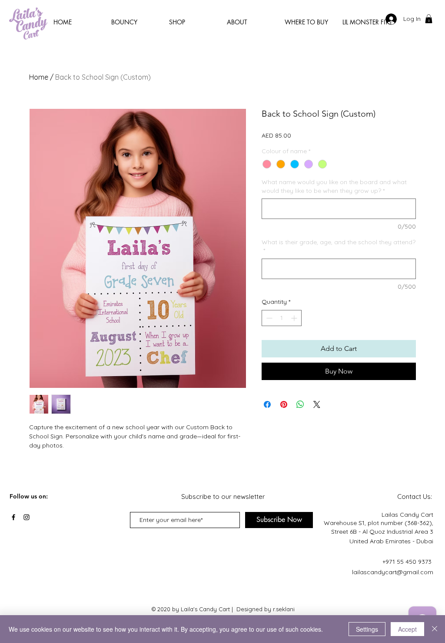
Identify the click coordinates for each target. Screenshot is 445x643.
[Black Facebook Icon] (13, 517)
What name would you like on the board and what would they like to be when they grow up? (334, 186)
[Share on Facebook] (267, 404)
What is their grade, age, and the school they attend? (338, 246)
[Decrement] (268, 318)
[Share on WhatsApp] (300, 404)
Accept (407, 629)
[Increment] (294, 318)
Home (38, 77)
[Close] (434, 629)
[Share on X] (317, 404)
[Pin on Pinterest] (284, 404)
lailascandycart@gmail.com (392, 572)
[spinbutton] (281, 318)
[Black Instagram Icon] (26, 517)
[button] (428, 18)
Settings (367, 629)
